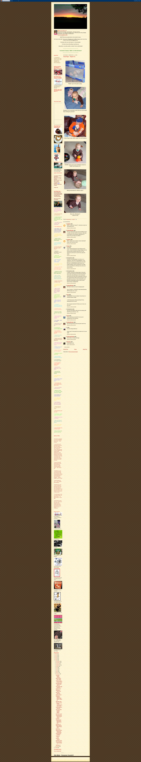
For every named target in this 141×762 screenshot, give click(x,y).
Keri (68, 294)
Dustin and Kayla (70, 336)
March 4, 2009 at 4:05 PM (71, 344)
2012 (56, 656)
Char (68, 315)
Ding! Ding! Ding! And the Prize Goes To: (59, 684)
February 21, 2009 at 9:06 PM (71, 283)
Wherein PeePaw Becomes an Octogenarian (59, 731)
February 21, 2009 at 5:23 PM (71, 255)
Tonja (68, 246)
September (58, 665)
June (57, 668)
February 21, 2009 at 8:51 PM (71, 268)
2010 (56, 658)
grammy (68, 223)
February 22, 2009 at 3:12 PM (71, 319)
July (57, 667)
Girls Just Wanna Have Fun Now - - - (59, 742)
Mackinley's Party (59, 740)
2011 (56, 657)
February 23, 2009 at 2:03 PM (71, 334)
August (57, 666)
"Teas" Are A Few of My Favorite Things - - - (59, 716)
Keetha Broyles (63, 30)
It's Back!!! (57, 718)
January (57, 746)
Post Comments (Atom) (73, 351)
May (57, 670)
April (57, 671)
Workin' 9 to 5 (58, 688)
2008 (56, 747)
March (57, 672)
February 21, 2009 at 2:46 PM (71, 237)
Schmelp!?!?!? (58, 724)
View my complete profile (62, 34)
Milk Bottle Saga (58, 701)
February (58, 673)
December (58, 661)
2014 (56, 653)
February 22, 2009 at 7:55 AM (71, 313)
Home (75, 349)
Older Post (85, 349)
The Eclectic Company (64, 5)
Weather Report (58, 694)
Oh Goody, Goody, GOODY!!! (58, 676)
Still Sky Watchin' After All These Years (59, 726)
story (59, 183)
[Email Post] (76, 219)
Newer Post (65, 349)
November (58, 662)
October (57, 663)
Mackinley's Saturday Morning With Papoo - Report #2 (59, 698)
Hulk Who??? (58, 745)
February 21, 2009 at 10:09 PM (71, 306)
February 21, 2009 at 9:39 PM (71, 292)
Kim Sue (68, 341)
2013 (56, 655)
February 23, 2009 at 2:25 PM (71, 339)
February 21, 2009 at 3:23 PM (71, 243)
